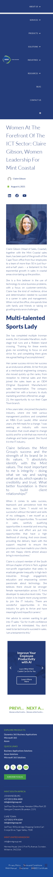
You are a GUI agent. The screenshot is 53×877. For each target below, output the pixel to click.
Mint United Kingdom (16, 837)
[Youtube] (24, 195)
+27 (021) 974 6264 (13, 819)
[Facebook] (17, 195)
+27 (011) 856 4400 (13, 799)
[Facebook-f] (7, 767)
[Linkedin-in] (19, 767)
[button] (35, 6)
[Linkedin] (9, 195)
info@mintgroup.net (13, 802)
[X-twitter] (13, 767)
